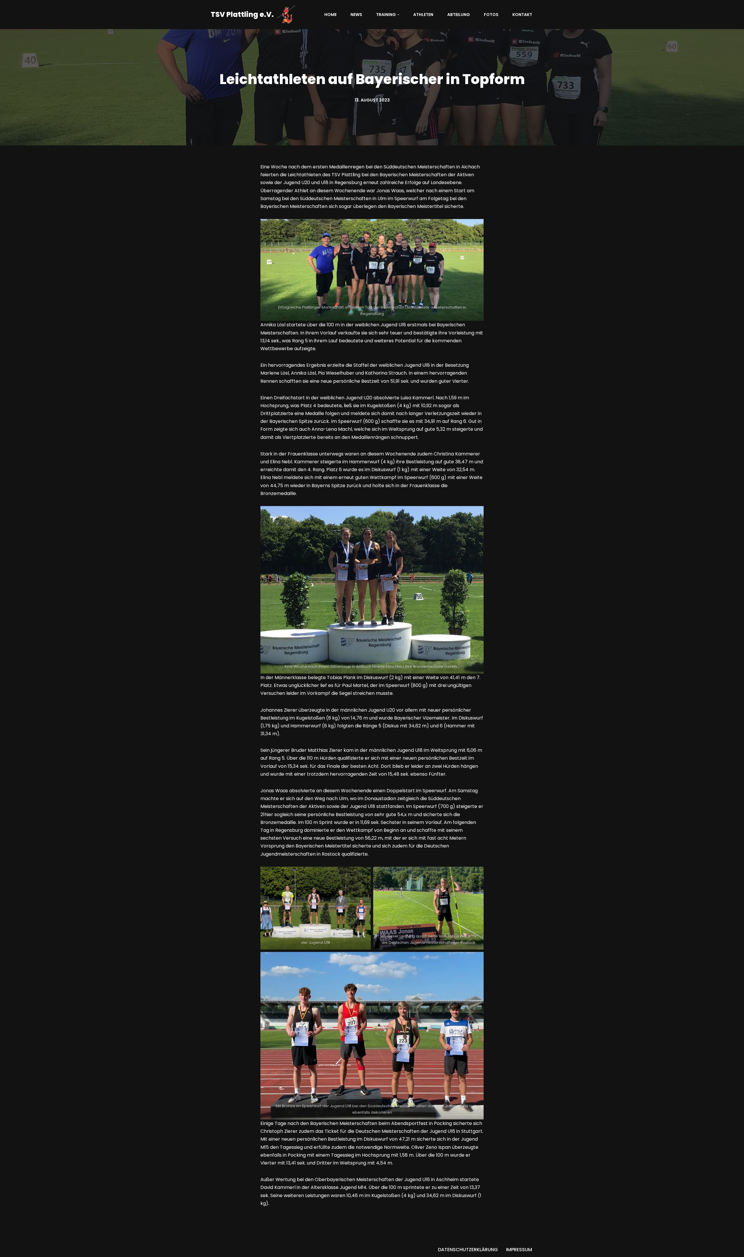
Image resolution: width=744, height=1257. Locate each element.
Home (330, 14)
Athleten (423, 14)
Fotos (491, 14)
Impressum (519, 1249)
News (356, 14)
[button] (398, 15)
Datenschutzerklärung (468, 1249)
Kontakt (522, 14)
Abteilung (458, 14)
